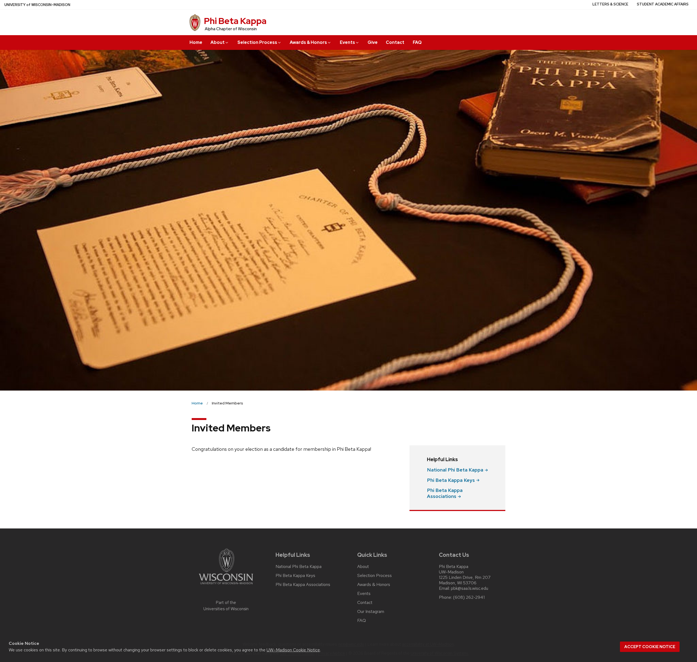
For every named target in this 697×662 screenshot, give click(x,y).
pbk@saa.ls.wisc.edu (469, 588)
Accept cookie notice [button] (649, 646)
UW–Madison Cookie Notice (293, 650)
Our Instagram (370, 611)
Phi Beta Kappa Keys (295, 575)
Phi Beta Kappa (235, 21)
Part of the (226, 606)
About (217, 42)
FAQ (417, 42)
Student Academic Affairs (663, 4)
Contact (395, 42)
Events (347, 42)
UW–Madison (37, 4)
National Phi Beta (455, 470)
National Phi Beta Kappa (299, 566)
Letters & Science (610, 4)
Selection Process (257, 42)
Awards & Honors (308, 42)
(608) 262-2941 (469, 597)
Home (195, 42)
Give (373, 42)
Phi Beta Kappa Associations (303, 584)
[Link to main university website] (226, 585)
